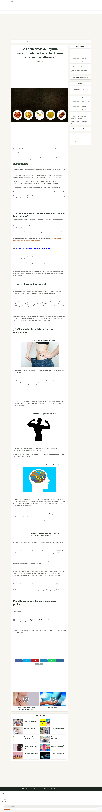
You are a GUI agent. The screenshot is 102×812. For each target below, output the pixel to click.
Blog (12, 788)
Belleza (39, 12)
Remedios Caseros (32, 12)
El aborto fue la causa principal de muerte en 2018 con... (30, 746)
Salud (18, 12)
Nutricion (24, 12)
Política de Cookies (25, 788)
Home (14, 41)
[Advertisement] (65, 5)
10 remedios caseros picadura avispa (79, 61)
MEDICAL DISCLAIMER (48, 788)
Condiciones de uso (17, 788)
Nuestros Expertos (57, 788)
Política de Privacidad (34, 788)
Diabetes (6, 795)
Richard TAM (40, 61)
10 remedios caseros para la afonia (78, 58)
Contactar (41, 788)
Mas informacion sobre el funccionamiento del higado (33, 248)
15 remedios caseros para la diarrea (78, 55)
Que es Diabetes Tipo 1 (56, 720)
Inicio (13, 12)
